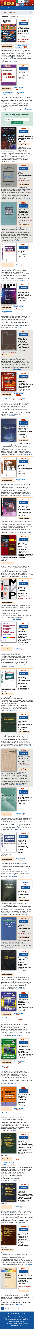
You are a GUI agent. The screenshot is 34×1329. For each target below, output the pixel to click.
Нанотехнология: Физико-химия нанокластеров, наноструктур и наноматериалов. (24, 32)
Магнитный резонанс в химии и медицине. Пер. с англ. (25, 138)
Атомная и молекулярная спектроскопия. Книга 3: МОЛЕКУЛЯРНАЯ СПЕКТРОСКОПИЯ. (25, 385)
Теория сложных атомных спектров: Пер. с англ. (24, 759)
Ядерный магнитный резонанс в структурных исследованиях (25, 1243)
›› (21, 93)
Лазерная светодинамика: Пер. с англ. (25, 175)
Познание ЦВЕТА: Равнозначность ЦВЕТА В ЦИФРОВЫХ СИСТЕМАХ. (25, 296)
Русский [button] (21, 1)
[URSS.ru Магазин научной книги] (7, 3)
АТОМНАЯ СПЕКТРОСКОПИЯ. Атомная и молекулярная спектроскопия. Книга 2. (25, 1005)
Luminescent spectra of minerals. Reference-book (25, 1280)
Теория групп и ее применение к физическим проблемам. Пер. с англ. (24, 216)
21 (15, 1308)
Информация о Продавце (17, 1317)
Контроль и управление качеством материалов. (23, 1101)
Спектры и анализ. (24, 75)
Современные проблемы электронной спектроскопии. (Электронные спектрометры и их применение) (24, 344)
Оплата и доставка (17, 1325)
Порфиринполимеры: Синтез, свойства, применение (25, 725)
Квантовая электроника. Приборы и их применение (23, 592)
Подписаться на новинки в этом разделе (17, 115)
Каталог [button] (11, 8)
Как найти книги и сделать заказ (17, 1323)
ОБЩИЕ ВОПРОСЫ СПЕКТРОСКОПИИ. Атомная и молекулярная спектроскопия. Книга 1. (25, 1052)
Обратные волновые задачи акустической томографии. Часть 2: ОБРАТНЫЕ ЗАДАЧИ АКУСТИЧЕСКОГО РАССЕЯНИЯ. (25, 1198)
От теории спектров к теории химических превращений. (25, 469)
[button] (17, 4)
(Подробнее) (13, 61)
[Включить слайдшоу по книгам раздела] (28, 16)
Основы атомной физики (23, 895)
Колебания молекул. (25, 253)
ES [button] (25, 1)
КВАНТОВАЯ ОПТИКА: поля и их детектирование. (25, 799)
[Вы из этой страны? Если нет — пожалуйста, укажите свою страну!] (17, 1)
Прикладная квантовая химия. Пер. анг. (24, 928)
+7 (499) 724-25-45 (28, 4)
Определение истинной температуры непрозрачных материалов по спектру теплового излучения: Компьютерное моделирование (24, 637)
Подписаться (17, 123)
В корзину (23, 23)
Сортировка (5, 16)
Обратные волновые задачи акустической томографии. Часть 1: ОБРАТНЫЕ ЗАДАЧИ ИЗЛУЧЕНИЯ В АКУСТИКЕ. (25, 1148)
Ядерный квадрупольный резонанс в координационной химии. (24, 966)
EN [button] (27, 1)
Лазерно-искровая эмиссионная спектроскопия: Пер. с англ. (25, 511)
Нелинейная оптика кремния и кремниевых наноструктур (25, 433)
